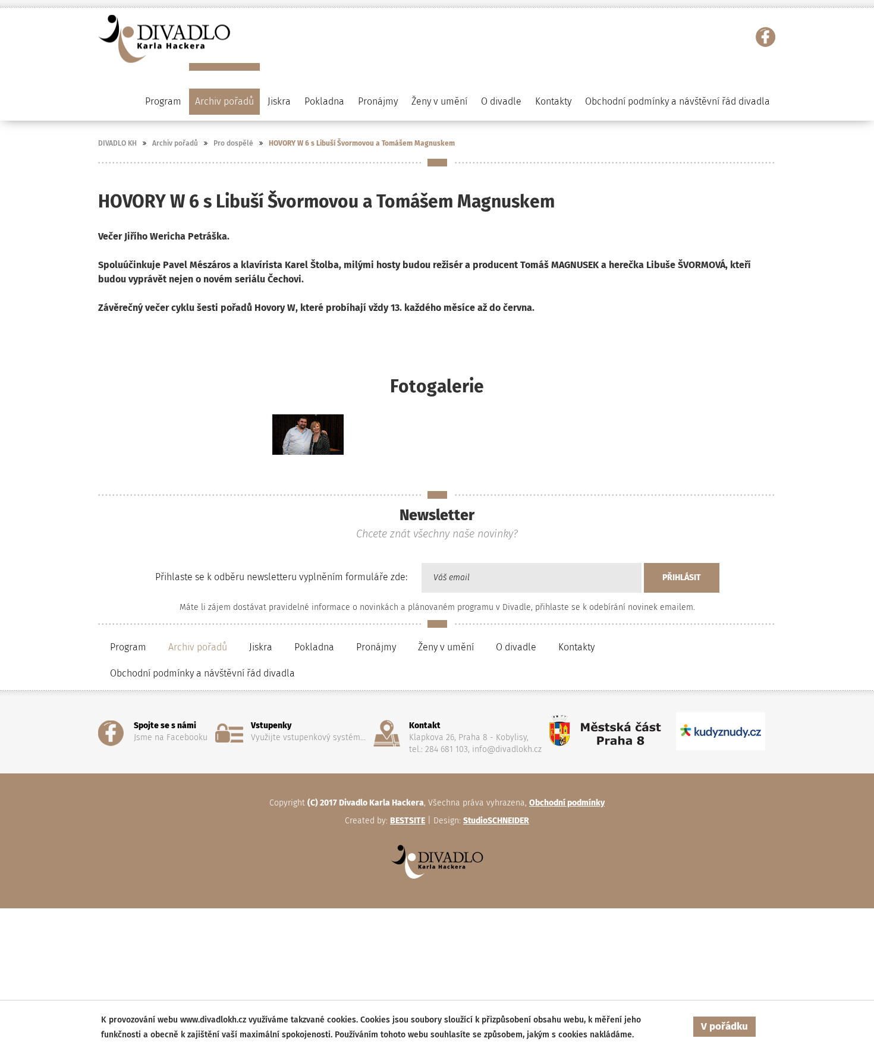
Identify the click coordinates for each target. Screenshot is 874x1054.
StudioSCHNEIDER (496, 821)
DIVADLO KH (117, 143)
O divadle (516, 647)
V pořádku (724, 1026)
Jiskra (279, 101)
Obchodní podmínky (567, 803)
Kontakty (553, 101)
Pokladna (324, 101)
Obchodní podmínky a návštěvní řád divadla (677, 101)
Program (128, 647)
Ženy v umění (446, 647)
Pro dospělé (233, 143)
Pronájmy (378, 101)
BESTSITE (407, 821)
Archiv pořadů (175, 143)
